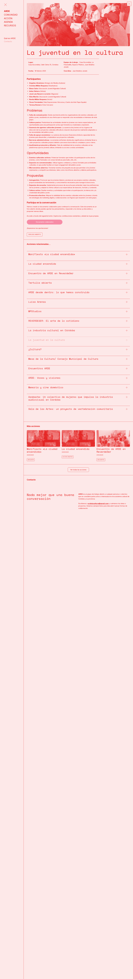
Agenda (8, 22)
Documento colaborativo (45, 222)
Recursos (10, 25)
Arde (7, 11)
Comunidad (11, 14)
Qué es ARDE (10, 38)
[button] (129, 4)
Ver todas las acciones (78, 470)
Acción (8, 18)
